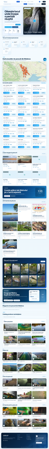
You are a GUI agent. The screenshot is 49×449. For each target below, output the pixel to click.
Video (19, 438)
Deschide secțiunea (16, 300)
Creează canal (28, 438)
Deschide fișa (10, 168)
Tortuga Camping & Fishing (8, 96)
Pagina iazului (7, 92)
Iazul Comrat (5, 164)
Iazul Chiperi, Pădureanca (37, 117)
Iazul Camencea (6, 139)
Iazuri (18, 436)
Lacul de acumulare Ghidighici (38, 96)
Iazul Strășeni (20, 117)
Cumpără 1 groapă (34, 298)
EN (41, 1)
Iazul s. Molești (5, 117)
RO (39, 1)
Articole (19, 439)
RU (40, 1)
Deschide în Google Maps (13, 92)
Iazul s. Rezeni (20, 139)
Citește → (20, 211)
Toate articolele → (44, 201)
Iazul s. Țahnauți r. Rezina (7, 85)
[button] (29, 74)
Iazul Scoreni (35, 139)
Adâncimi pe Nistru (20, 437)
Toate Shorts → (43, 261)
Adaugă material (39, 442)
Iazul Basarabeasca (36, 179)
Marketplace (28, 436)
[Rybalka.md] (7, 2)
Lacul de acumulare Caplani (23, 85)
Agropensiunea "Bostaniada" (38, 128)
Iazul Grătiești (20, 96)
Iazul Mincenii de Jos (21, 164)
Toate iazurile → (44, 153)
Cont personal (28, 437)
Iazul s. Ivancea (6, 128)
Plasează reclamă (29, 439)
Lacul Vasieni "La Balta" (22, 128)
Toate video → (43, 321)
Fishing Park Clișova (36, 85)
